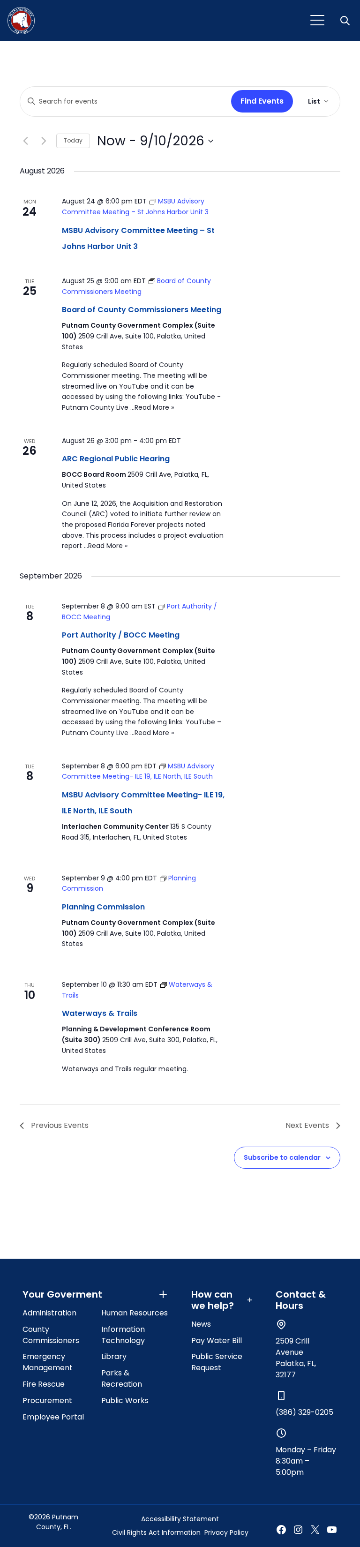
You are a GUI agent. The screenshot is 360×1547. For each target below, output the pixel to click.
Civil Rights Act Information (156, 1532)
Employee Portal (53, 1417)
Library (114, 1356)
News (201, 1324)
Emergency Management (47, 1362)
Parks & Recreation (121, 1378)
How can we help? (212, 1300)
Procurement (47, 1400)
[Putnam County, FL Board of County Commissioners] (21, 20)
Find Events (262, 101)
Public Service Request (216, 1362)
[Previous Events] (25, 141)
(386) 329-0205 (304, 1412)
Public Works (125, 1400)
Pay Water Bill (216, 1340)
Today (73, 140)
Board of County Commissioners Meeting (141, 309)
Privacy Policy (226, 1532)
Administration (49, 1312)
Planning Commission (103, 906)
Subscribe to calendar (282, 1157)
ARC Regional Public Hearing (116, 458)
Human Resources (134, 1312)
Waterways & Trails (99, 1013)
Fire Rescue (43, 1384)
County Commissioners (50, 1335)
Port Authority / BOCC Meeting (121, 635)
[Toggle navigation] (317, 20)
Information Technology (123, 1335)
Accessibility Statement (180, 1519)
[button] (346, 20)
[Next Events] (43, 141)
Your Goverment (62, 1294)
